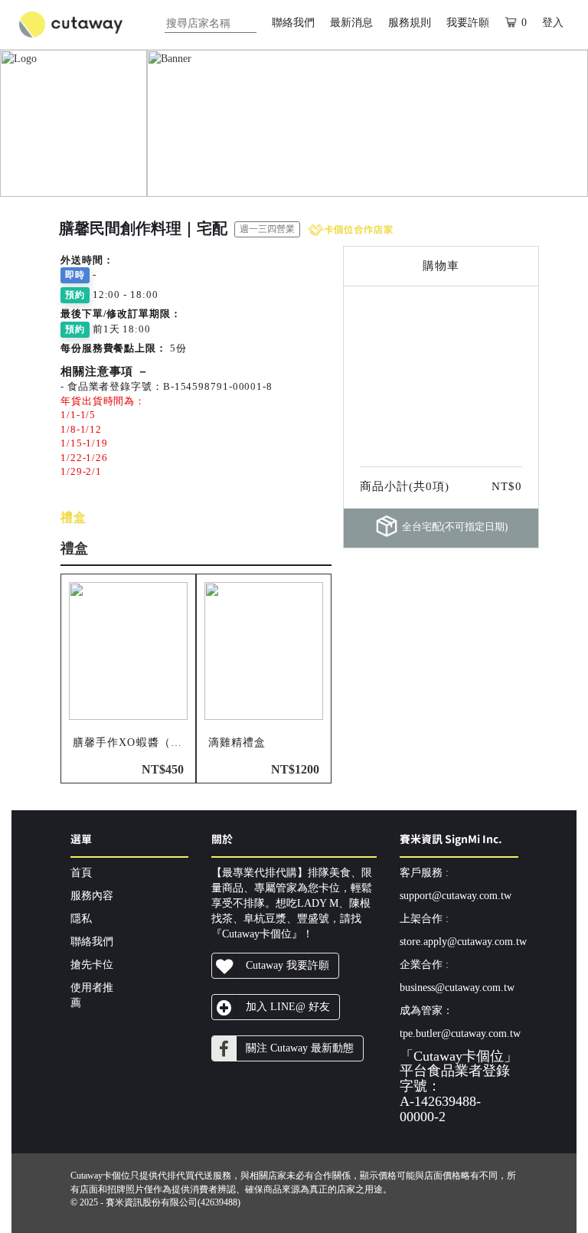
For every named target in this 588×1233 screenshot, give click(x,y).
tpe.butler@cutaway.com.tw (460, 1033)
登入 (553, 22)
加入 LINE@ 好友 (288, 1006)
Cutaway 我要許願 (287, 965)
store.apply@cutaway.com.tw (463, 941)
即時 (75, 275)
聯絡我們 (293, 22)
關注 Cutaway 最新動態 (300, 1048)
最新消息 (351, 22)
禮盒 (73, 517)
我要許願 (467, 22)
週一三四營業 (267, 229)
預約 (75, 294)
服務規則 (409, 22)
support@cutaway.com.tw (455, 895)
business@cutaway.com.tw (457, 987)
